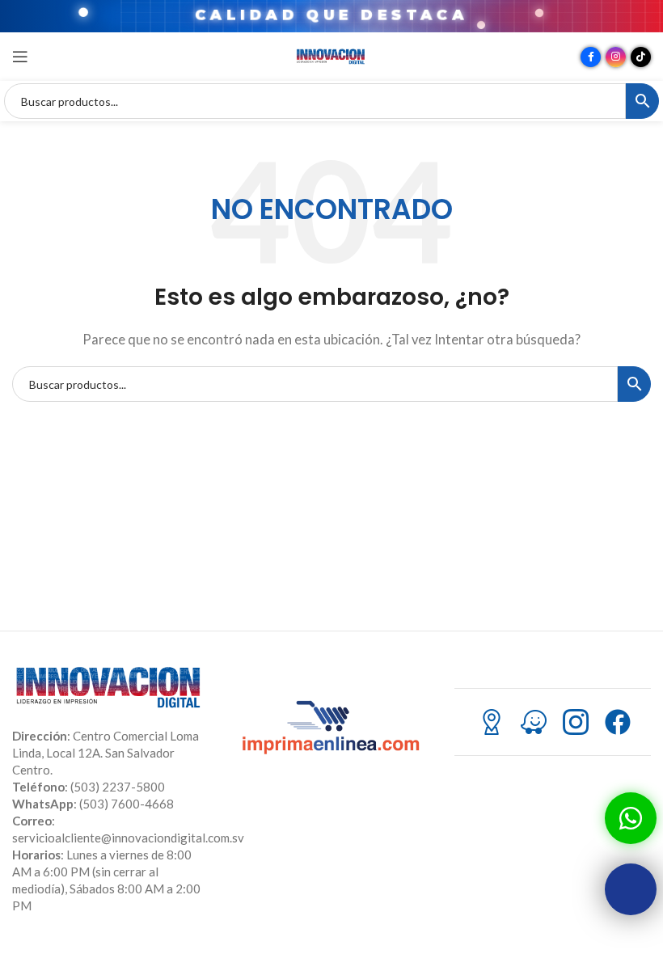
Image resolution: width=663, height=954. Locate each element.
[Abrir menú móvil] (20, 56)
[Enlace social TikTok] (641, 57)
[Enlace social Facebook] (591, 57)
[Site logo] (331, 55)
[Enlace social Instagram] (616, 57)
